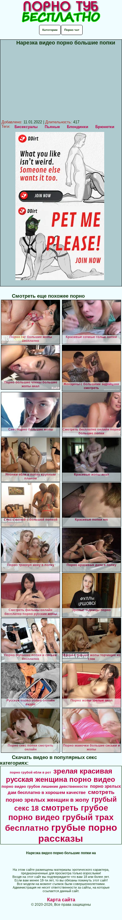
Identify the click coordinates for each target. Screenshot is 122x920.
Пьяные (52, 127)
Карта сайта (61, 899)
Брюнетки (104, 127)
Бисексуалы (26, 127)
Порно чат (71, 29)
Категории (49, 29)
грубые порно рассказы (77, 833)
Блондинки (77, 127)
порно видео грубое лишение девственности (44, 786)
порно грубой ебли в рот (30, 772)
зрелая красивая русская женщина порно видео (60, 775)
